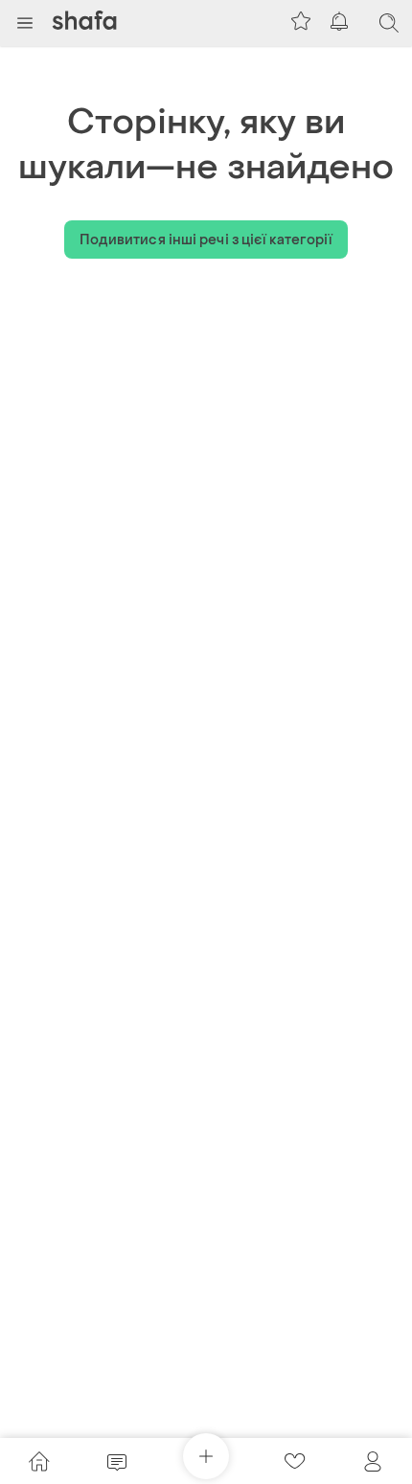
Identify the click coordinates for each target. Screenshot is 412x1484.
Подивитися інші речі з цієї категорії (206, 240)
